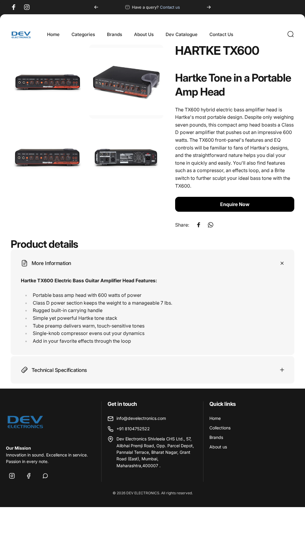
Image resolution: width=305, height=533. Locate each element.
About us (218, 446)
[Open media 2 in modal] (126, 82)
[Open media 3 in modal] (48, 157)
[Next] (208, 7)
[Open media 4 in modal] (126, 157)
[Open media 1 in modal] (48, 82)
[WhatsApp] (45, 476)
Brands (216, 437)
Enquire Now (235, 204)
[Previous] (96, 7)
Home (215, 418)
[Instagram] (12, 476)
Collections (220, 427)
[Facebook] (29, 476)
